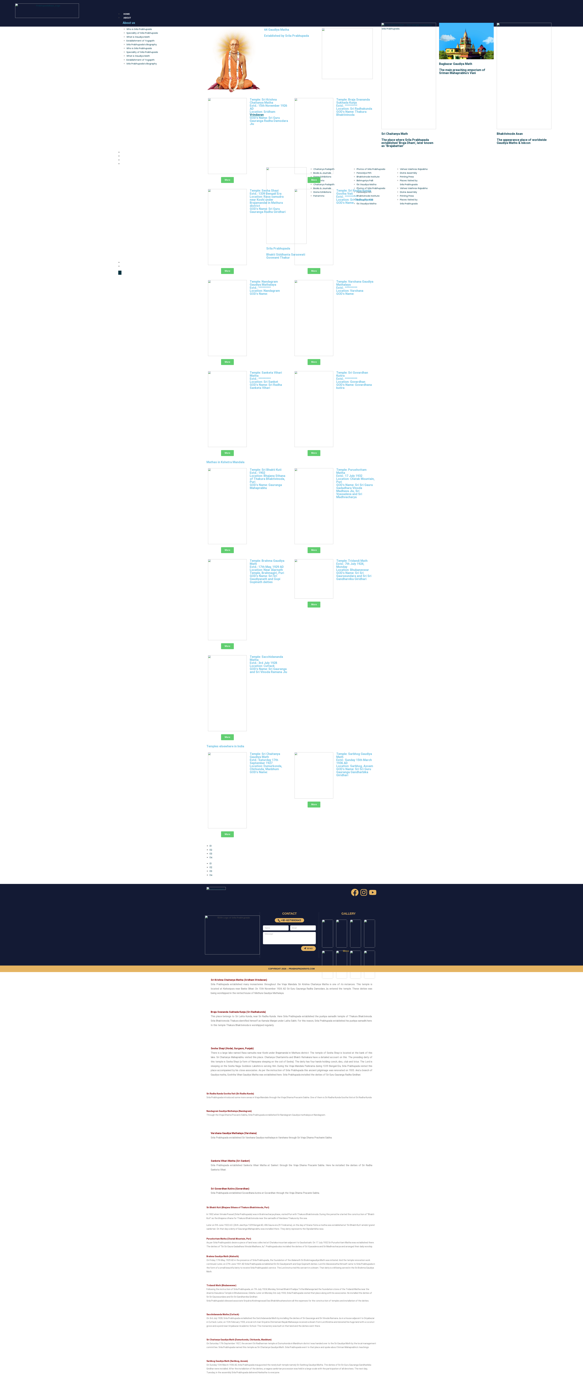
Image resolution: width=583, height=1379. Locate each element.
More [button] (346, 951)
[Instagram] (364, 892)
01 (210, 845)
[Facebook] (355, 892)
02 (211, 849)
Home (126, 14)
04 (211, 857)
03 (211, 853)
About (127, 18)
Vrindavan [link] (257, 115)
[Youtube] (373, 892)
